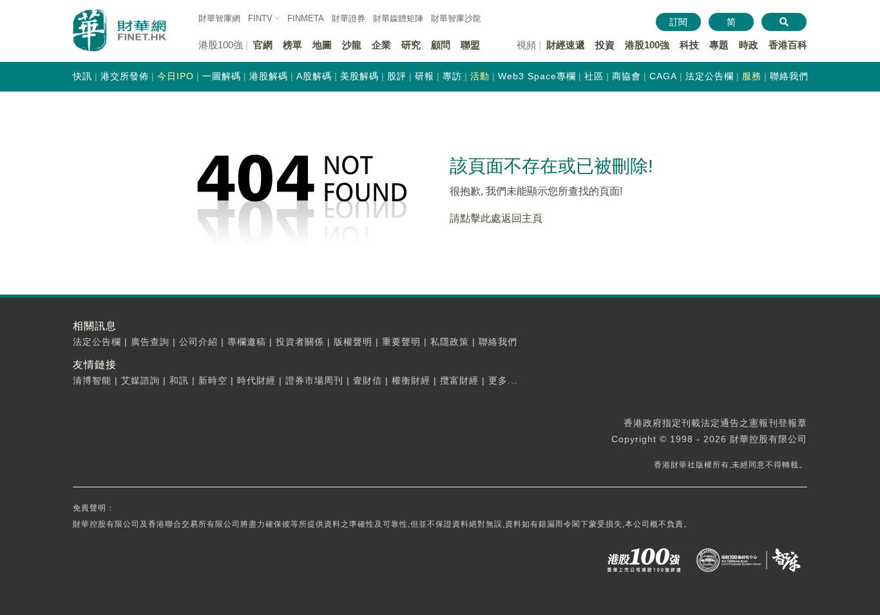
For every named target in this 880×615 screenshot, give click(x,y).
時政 (748, 44)
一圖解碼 (221, 76)
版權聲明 (353, 342)
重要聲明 (401, 342)
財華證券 (348, 18)
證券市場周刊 (314, 380)
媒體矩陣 (398, 18)
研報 (424, 76)
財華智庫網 (219, 18)
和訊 (179, 380)
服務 (751, 76)
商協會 (626, 76)
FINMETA (305, 18)
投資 (605, 44)
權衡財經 (411, 380)
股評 (397, 76)
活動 (480, 76)
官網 (263, 44)
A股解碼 (314, 76)
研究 (411, 44)
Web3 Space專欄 (537, 76)
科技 (689, 44)
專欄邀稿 (246, 342)
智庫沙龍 (456, 18)
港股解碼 (268, 76)
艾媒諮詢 (140, 380)
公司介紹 (198, 342)
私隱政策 (449, 342)
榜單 (292, 44)
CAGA (663, 76)
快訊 (82, 76)
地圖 (322, 44)
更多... (502, 380)
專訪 (452, 76)
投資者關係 (300, 342)
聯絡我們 (789, 76)
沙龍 (351, 44)
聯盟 (470, 44)
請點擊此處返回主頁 (496, 218)
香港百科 (788, 44)
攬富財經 (459, 380)
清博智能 (92, 380)
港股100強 (647, 44)
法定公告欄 (709, 76)
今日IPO (175, 76)
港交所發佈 (124, 76)
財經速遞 (565, 44)
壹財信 (367, 380)
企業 (381, 44)
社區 (594, 76)
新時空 (212, 380)
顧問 (440, 44)
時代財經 (256, 380)
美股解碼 (359, 76)
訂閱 (678, 22)
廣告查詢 (150, 342)
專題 (719, 44)
